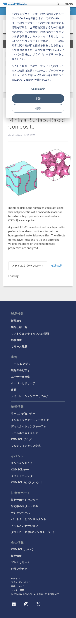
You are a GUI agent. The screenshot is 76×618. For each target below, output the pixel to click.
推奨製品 (56, 265)
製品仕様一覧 (19, 327)
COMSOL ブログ (21, 439)
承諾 (38, 98)
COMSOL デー (20, 469)
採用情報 (16, 556)
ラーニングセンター (23, 413)
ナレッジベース (20, 512)
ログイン (15, 578)
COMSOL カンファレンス (26, 482)
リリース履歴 (19, 346)
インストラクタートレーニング (30, 420)
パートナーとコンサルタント (28, 519)
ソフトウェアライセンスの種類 (30, 333)
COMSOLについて (22, 549)
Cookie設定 (38, 89)
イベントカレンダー (23, 476)
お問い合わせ (19, 568)
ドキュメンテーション (24, 525)
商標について (17, 586)
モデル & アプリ (21, 364)
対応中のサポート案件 (24, 506)
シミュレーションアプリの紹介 (30, 396)
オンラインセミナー (23, 463)
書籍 (13, 389)
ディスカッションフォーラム (28, 426)
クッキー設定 (17, 590)
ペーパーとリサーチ (23, 383)
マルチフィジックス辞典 (26, 445)
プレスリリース (20, 562)
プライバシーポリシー (22, 582)
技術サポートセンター (24, 499)
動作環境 (16, 340)
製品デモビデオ (20, 370)
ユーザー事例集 (20, 376)
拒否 (38, 108)
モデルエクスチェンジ (24, 432)
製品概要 (16, 320)
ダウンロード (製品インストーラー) (32, 532)
